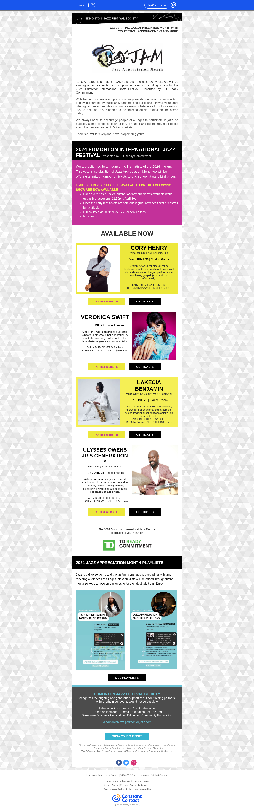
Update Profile (111, 785)
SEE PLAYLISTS (127, 677)
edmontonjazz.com (138, 722)
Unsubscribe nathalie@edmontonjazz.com (127, 781)
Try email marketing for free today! (127, 805)
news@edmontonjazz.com (125, 789)
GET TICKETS (145, 301)
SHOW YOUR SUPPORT (127, 736)
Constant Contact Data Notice (135, 785)
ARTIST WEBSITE (107, 301)
